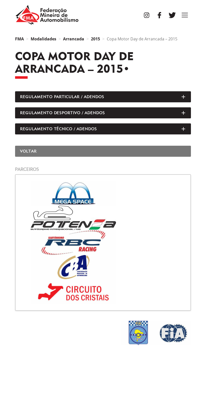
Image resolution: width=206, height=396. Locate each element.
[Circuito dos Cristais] (103, 291)
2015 (95, 39)
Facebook (159, 15)
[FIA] (173, 333)
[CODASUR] (138, 333)
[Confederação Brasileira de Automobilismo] (103, 267)
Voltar (28, 151)
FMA (47, 15)
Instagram (146, 15)
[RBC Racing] (103, 242)
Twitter (172, 15)
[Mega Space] (103, 193)
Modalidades (43, 39)
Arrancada (73, 39)
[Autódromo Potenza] (103, 218)
